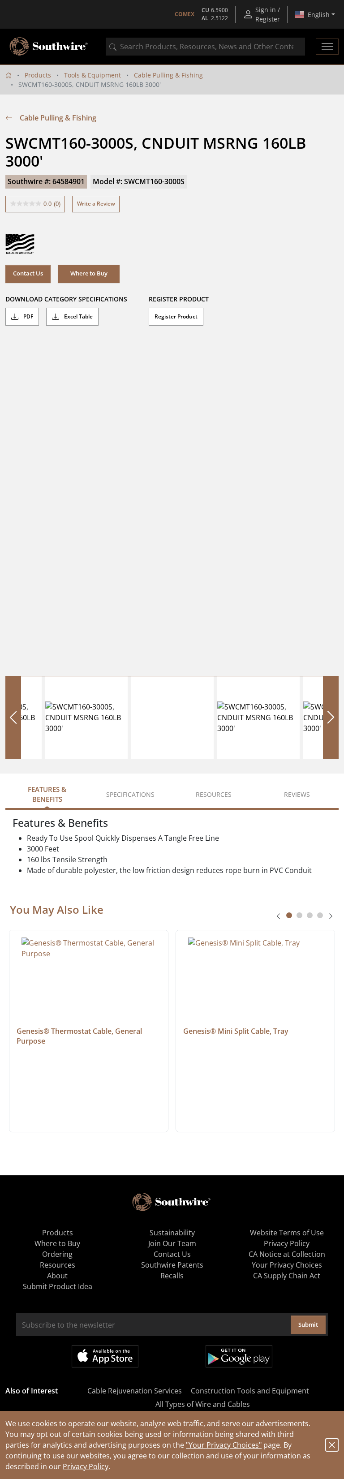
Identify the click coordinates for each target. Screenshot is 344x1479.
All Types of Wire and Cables (202, 1404)
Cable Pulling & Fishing (168, 75)
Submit (308, 1324)
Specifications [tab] (130, 794)
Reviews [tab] (297, 794)
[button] (89, 274)
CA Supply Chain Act (286, 1276)
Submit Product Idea (57, 1286)
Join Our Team (172, 1243)
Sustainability (172, 1233)
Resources (57, 1265)
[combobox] (205, 47)
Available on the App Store (105, 1356)
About (57, 1276)
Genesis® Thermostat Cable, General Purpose (80, 1036)
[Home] (8, 75)
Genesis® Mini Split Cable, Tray (235, 1031)
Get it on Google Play (239, 1356)
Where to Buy (57, 1243)
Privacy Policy (85, 1466)
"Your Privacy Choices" (224, 1445)
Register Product (176, 316)
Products (38, 75)
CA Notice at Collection (287, 1254)
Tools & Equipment (92, 75)
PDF (27, 316)
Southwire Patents (172, 1265)
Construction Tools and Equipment (250, 1391)
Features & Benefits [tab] (47, 794)
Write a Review (96, 203)
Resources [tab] (214, 794)
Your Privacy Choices (287, 1265)
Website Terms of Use (287, 1233)
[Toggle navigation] (327, 47)
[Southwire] (49, 46)
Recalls (172, 1276)
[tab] (289, 915)
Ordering (57, 1254)
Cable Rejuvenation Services (134, 1391)
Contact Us (28, 273)
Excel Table (78, 316)
